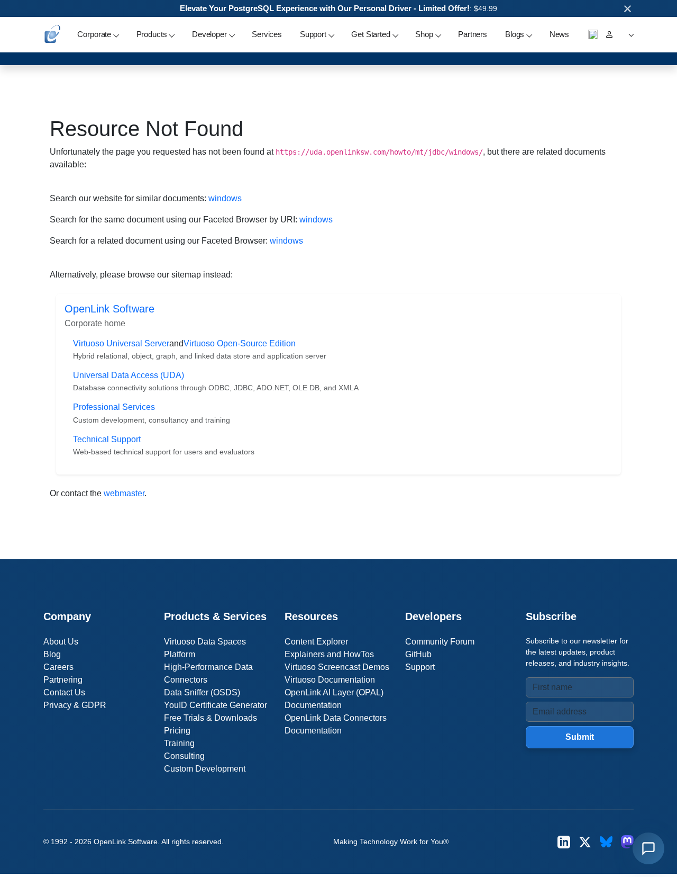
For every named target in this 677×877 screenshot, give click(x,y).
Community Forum (439, 641)
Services (267, 34)
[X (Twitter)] (585, 841)
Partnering (63, 679)
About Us (60, 641)
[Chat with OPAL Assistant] (648, 848)
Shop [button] (424, 34)
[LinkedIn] (563, 841)
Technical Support (107, 439)
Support (420, 667)
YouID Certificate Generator (215, 705)
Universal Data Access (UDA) (128, 375)
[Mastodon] (627, 841)
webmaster (124, 493)
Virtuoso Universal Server (121, 343)
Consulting (184, 755)
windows (225, 198)
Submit (579, 736)
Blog (52, 654)
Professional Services (114, 406)
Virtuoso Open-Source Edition (240, 343)
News (559, 34)
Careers (58, 667)
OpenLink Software (109, 309)
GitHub (418, 654)
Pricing (177, 730)
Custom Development (204, 768)
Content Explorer (316, 641)
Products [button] (151, 34)
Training (179, 743)
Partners (472, 34)
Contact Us (64, 692)
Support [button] (313, 34)
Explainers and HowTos (329, 654)
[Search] (593, 34)
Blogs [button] (514, 34)
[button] (629, 34)
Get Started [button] (370, 34)
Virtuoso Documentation (330, 679)
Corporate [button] (94, 34)
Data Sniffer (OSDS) (202, 692)
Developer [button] (209, 34)
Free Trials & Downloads (210, 717)
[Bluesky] (606, 841)
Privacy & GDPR (74, 705)
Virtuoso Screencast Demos (337, 667)
